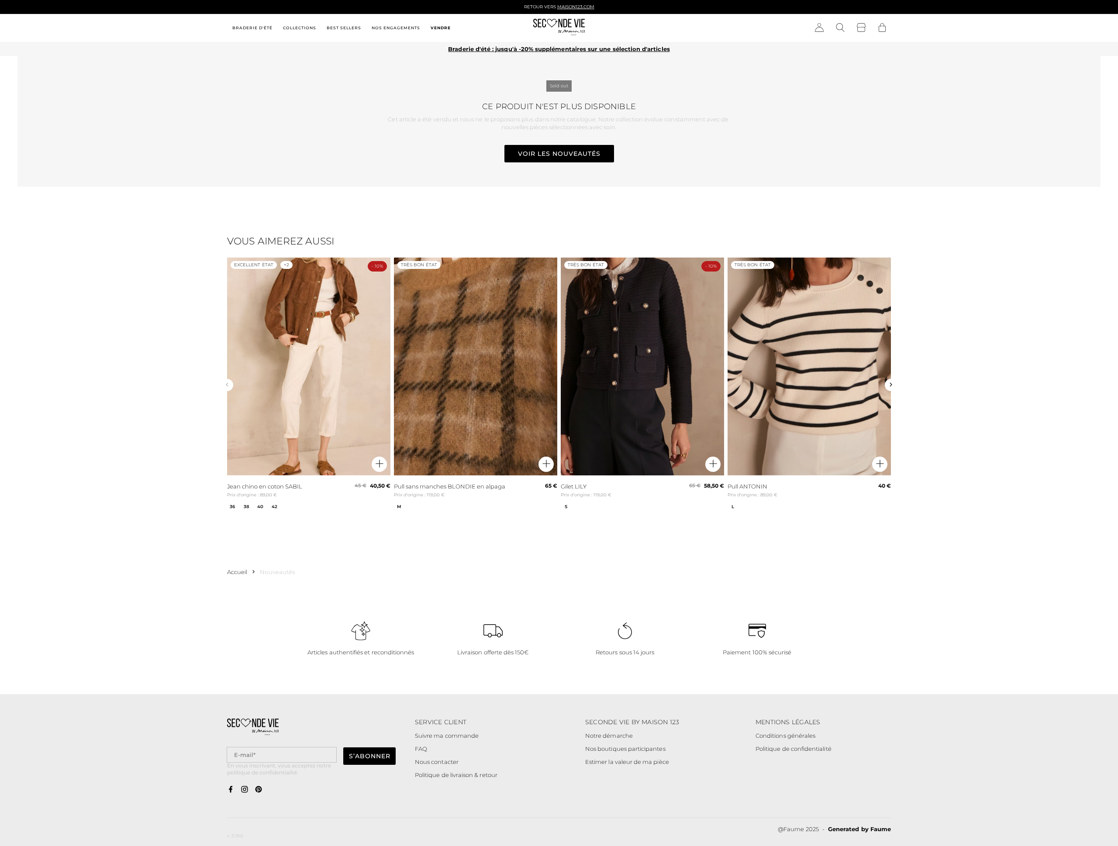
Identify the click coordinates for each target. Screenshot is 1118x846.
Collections (299, 27)
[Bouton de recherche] (840, 28)
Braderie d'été (252, 27)
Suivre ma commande (447, 735)
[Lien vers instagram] (244, 789)
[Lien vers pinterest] (258, 789)
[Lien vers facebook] (230, 789)
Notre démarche (609, 735)
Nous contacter (437, 761)
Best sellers (344, 27)
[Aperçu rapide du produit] (379, 464)
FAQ (421, 748)
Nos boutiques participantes (625, 748)
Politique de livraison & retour (456, 774)
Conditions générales (785, 735)
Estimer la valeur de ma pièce (627, 761)
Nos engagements (396, 27)
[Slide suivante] (891, 385)
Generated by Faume (859, 828)
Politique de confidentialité (794, 748)
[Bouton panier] (882, 28)
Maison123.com (575, 7)
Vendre (441, 27)
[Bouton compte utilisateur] (819, 28)
